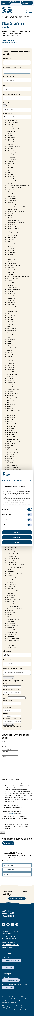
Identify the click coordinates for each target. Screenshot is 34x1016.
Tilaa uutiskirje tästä (16, 898)
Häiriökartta (15, 2)
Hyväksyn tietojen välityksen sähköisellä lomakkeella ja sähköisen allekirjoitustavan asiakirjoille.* (17, 826)
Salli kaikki (17, 532)
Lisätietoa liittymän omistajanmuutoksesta (9, 41)
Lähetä (3, 832)
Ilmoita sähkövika (25, 2)
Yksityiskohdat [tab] (18, 480)
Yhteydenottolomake (12, 980)
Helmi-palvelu (4, 2)
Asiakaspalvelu (24, 16)
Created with (7, 880)
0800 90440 (9, 967)
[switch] (29, 514)
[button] (17, 865)
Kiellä (17, 542)
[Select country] (4, 698)
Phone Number (8, 113)
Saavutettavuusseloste (10, 945)
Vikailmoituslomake (11, 960)
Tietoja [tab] (28, 480)
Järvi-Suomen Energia (9, 16)
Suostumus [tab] (6, 480)
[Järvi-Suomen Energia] (8, 916)
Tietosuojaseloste (8, 942)
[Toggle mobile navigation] (30, 11)
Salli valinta (17, 537)
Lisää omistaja (8, 678)
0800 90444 (9, 843)
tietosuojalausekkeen (8, 813)
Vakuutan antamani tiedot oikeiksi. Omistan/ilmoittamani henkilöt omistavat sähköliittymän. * (18, 792)
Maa (7, 106)
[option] (19, 120)
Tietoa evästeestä (8, 947)
